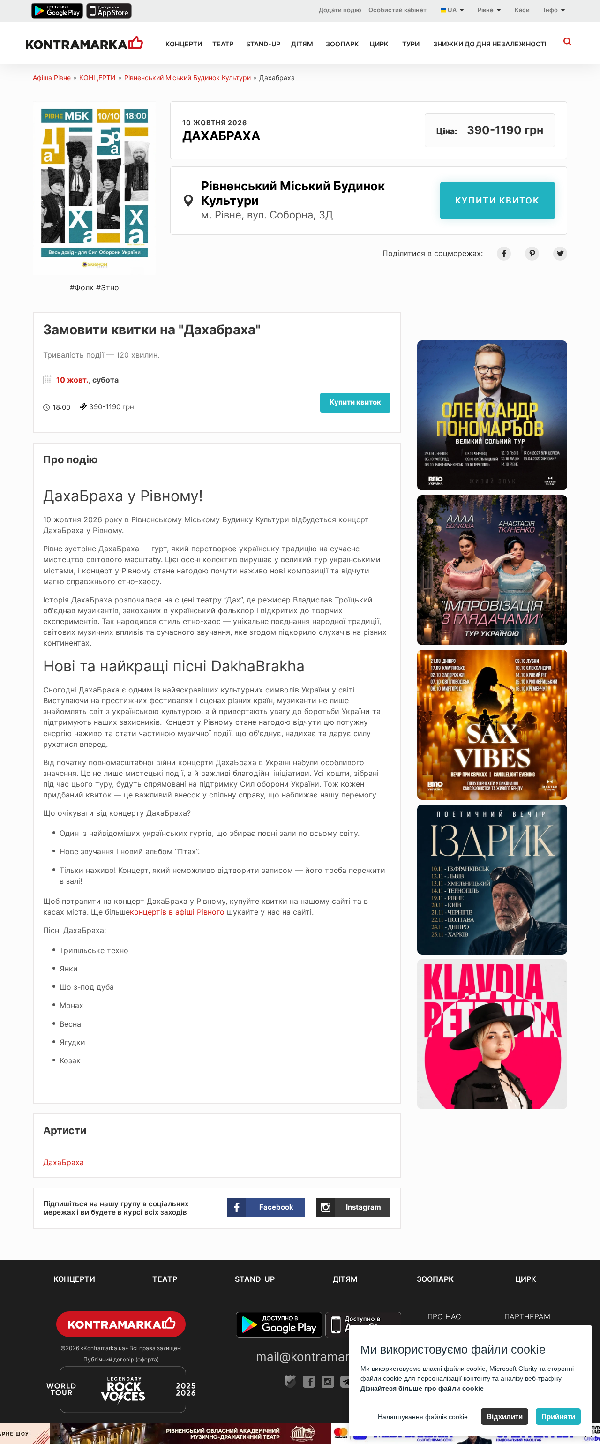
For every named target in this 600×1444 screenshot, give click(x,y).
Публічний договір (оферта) (121, 1359)
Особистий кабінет (397, 10)
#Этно (107, 287)
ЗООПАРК (339, 44)
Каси (522, 10)
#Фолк (82, 287)
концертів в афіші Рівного (177, 912)
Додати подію (340, 10)
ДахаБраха (63, 1162)
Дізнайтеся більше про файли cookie (422, 1388)
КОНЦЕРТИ (180, 44)
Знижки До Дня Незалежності (479, 44)
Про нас (444, 1316)
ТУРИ (409, 44)
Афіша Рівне (52, 78)
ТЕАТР (221, 44)
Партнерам (527, 1316)
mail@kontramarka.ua (318, 1356)
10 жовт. (72, 379)
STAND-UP (260, 44)
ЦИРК (377, 44)
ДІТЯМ (300, 44)
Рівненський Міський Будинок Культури (187, 78)
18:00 (61, 407)
